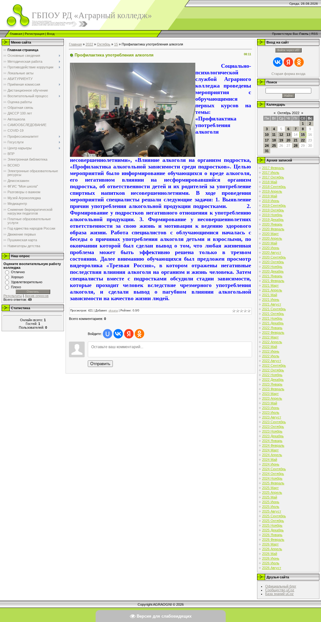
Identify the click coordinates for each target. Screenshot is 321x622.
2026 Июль (270, 563)
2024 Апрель (272, 455)
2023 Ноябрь (272, 431)
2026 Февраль (273, 539)
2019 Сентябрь (274, 205)
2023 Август (271, 417)
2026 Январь (272, 535)
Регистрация (34, 33)
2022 (89, 44)
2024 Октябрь (273, 474)
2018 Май (269, 182)
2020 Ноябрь (272, 266)
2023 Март (270, 394)
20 (288, 140)
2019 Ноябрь (272, 215)
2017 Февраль (273, 168)
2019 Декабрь (273, 219)
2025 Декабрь (273, 530)
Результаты (12, 296)
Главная (16, 33)
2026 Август (271, 568)
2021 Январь (272, 276)
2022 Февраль (273, 332)
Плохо (16, 287)
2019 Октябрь (273, 210)
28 (295, 145)
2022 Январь (272, 328)
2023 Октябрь (273, 426)
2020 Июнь (270, 248)
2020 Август (271, 252)
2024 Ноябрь (272, 478)
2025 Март (270, 488)
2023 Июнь (270, 408)
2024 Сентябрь (274, 469)
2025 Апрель (272, 492)
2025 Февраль (273, 483)
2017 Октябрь (273, 177)
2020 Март (270, 234)
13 (288, 134)
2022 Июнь (270, 351)
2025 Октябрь (273, 521)
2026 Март (270, 544)
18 (274, 140)
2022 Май (269, 346)
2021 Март (270, 285)
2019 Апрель (272, 191)
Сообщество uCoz (279, 590)
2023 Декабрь (273, 436)
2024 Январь (272, 441)
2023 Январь (272, 384)
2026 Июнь (270, 558)
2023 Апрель (272, 398)
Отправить (100, 363)
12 (281, 134)
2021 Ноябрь (272, 318)
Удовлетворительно (26, 282)
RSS (314, 33)
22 (303, 140)
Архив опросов (37, 296)
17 (267, 140)
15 (116, 44)
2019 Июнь (270, 201)
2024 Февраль (273, 445)
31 (267, 151)
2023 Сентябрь (274, 422)
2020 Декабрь (273, 271)
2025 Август (271, 511)
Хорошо (17, 277)
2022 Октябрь (273, 370)
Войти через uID (288, 50)
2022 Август (271, 361)
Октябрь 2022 (288, 113)
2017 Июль (270, 172)
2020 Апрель (272, 238)
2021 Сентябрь (274, 309)
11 (274, 134)
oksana (113, 310)
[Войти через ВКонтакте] (118, 333)
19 (281, 140)
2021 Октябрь (273, 314)
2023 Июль (270, 412)
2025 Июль (270, 506)
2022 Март (270, 337)
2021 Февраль (273, 281)
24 (267, 145)
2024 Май (269, 459)
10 (267, 134)
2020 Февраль (273, 229)
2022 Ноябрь (272, 375)
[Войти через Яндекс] (129, 333)
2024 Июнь (270, 464)
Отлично (18, 272)
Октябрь (103, 44)
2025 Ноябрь (272, 525)
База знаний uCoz (279, 594)
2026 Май (269, 554)
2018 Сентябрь (274, 187)
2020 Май (269, 243)
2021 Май (269, 295)
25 (274, 145)
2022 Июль (270, 356)
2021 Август (271, 304)
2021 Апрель (272, 290)
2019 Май (269, 196)
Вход (51, 33)
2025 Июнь (270, 502)
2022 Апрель (272, 342)
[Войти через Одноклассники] (139, 333)
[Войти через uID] (107, 333)
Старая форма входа (288, 74)
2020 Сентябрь (274, 257)
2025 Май (269, 497)
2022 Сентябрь (274, 365)
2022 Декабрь (273, 379)
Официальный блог (280, 586)
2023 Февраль (273, 389)
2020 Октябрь (273, 262)
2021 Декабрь (273, 323)
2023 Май (269, 403)
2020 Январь (272, 224)
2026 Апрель (272, 549)
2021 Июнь (270, 299)
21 (295, 140)
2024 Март (270, 450)
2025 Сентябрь (274, 516)
